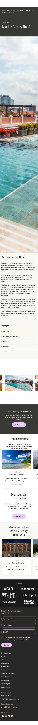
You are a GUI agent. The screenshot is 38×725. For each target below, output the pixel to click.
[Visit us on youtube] (6, 716)
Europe (3, 670)
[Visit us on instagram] (12, 716)
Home (3, 10)
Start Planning (18, 425)
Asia (2, 659)
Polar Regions (5, 684)
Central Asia (5, 666)
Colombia (20, 10)
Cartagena (28, 10)
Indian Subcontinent (7, 673)
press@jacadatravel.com (9, 707)
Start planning (18, 516)
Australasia (5, 663)
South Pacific (5, 687)
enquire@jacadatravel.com (10, 699)
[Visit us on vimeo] (9, 716)
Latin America (11, 10)
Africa (3, 656)
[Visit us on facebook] (3, 716)
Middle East (5, 680)
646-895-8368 (6, 695)
